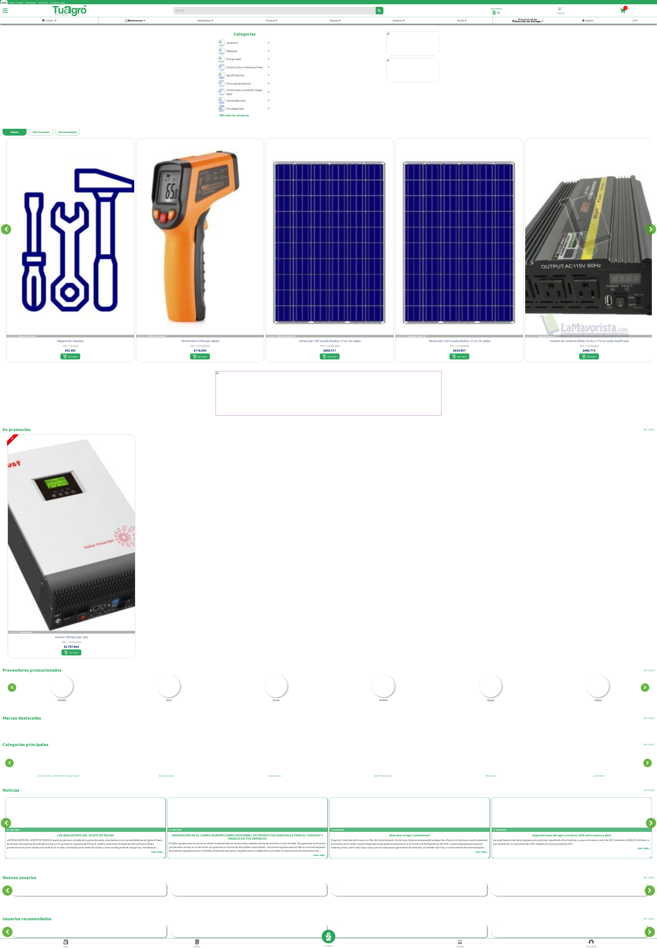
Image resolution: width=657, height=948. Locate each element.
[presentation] (6, 229)
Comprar (270, 20)
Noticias (334, 20)
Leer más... (157, 851)
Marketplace (204, 20)
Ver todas (649, 790)
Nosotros (397, 20)
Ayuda (460, 20)
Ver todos (648, 429)
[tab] (15, 132)
